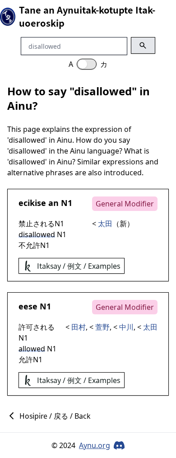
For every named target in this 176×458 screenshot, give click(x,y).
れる (47, 224)
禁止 (26, 224)
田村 (78, 327)
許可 (26, 327)
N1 (66, 202)
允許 (33, 245)
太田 (105, 224)
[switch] (87, 64)
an (53, 202)
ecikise (32, 202)
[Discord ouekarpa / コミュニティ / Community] (119, 445)
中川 (126, 327)
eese (28, 306)
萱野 (102, 327)
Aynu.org (94, 445)
